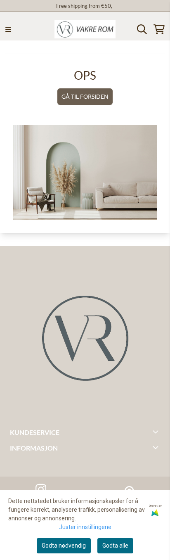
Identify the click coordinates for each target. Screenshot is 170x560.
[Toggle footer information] (157, 431)
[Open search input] (142, 29)
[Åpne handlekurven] (159, 29)
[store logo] (85, 29)
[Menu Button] (8, 29)
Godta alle (115, 545)
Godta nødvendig (64, 545)
